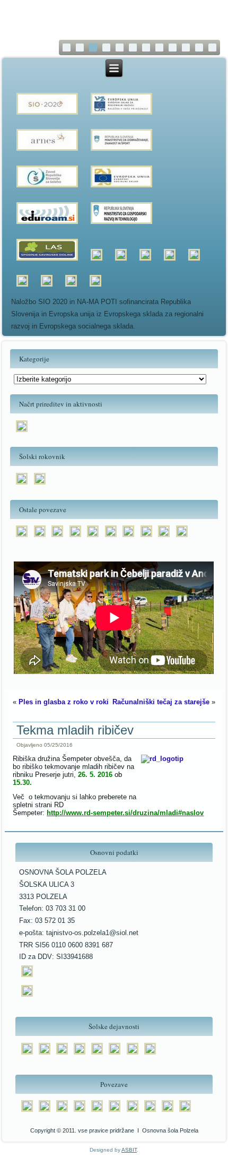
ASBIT (129, 1150)
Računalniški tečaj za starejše (160, 702)
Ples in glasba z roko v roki (64, 702)
